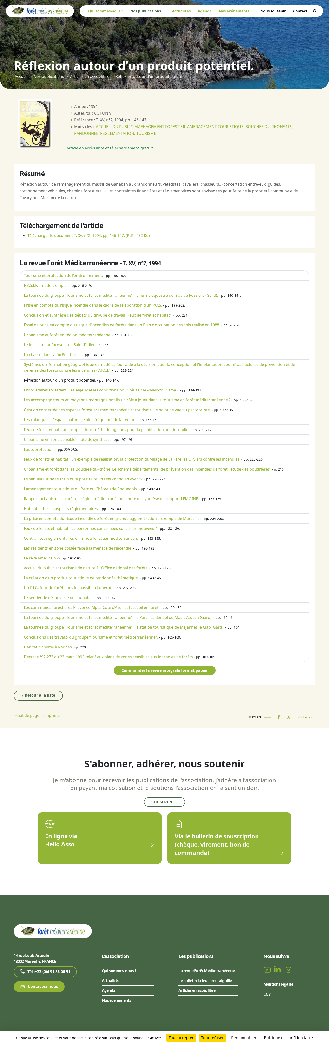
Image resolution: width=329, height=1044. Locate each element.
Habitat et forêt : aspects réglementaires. (61, 508)
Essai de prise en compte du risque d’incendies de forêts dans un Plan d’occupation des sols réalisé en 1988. (122, 325)
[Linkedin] (278, 969)
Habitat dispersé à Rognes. (48, 647)
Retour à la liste (39, 695)
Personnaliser (244, 1037)
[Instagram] (288, 969)
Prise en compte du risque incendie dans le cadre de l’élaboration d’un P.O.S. (93, 305)
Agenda (205, 10)
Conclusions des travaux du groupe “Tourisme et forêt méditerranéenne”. (91, 637)
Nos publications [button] (146, 10)
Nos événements (116, 1000)
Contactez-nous (42, 986)
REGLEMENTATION (117, 133)
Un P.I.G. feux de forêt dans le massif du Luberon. (68, 587)
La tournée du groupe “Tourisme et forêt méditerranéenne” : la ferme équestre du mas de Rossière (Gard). (121, 295)
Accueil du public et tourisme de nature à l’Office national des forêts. (86, 568)
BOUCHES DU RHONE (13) (269, 126)
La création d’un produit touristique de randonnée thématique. (81, 577)
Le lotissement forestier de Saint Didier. (59, 344)
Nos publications (48, 76)
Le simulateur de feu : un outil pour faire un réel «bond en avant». (83, 479)
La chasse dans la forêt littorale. (53, 354)
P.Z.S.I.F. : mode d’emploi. (46, 285)
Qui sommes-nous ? (105, 10)
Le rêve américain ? (41, 558)
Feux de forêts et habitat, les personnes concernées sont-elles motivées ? (90, 528)
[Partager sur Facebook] (279, 716)
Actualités (181, 10)
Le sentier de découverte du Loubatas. (58, 597)
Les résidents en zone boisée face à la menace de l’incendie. (78, 548)
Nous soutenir (273, 10)
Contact (300, 10)
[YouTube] (267, 969)
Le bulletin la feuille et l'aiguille (205, 980)
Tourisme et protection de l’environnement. (63, 275)
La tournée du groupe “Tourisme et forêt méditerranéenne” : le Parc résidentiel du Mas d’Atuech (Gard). (118, 617)
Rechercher (314, 11)
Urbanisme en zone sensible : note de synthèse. (67, 439)
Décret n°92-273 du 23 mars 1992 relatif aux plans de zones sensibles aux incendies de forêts (108, 657)
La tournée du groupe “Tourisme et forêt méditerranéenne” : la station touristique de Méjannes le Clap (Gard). (124, 627)
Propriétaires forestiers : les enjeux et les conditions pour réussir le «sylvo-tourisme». (101, 390)
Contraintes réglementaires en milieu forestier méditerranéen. (81, 538)
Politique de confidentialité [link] (288, 1037)
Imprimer (52, 715)
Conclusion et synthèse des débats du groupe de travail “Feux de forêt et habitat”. (98, 315)
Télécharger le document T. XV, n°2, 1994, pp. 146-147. (88, 235)
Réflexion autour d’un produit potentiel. (60, 380)
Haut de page (27, 715)
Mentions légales (278, 984)
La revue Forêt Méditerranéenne (206, 970)
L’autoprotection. (39, 449)
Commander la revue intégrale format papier (164, 670)
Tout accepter (181, 1037)
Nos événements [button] (234, 10)
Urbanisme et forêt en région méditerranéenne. (67, 334)
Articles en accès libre (89, 76)
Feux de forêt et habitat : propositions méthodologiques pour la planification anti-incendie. (106, 429)
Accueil (21, 76)
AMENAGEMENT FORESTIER (160, 126)
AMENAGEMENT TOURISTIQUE (215, 126)
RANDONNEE (86, 133)
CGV (267, 994)
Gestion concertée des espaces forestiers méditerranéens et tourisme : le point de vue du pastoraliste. (117, 409)
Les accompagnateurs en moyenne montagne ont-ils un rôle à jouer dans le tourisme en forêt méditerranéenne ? (127, 400)
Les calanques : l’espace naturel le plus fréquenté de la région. (80, 419)
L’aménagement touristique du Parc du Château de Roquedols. (81, 489)
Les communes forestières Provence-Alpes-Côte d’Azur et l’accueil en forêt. (91, 607)
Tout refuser (212, 1037)
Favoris (308, 717)
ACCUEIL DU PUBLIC (114, 126)
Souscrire (164, 802)
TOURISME (146, 133)
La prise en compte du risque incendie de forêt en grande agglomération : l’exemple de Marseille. (112, 518)
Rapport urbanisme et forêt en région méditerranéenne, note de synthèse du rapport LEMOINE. (111, 498)
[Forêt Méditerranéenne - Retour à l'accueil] (40, 10)
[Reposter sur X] (288, 716)
